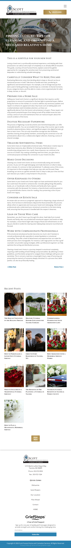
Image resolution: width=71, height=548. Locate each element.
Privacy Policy (25, 545)
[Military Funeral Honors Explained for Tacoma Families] (35, 304)
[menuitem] (35, 485)
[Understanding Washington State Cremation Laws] (57, 304)
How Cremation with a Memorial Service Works (56, 356)
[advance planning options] (35, 375)
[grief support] (35, 339)
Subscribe (35, 534)
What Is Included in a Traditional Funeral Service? (13, 392)
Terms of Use (35, 545)
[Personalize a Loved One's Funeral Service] (14, 339)
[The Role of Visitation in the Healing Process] (14, 304)
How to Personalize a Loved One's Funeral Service (13, 356)
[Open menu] (65, 6)
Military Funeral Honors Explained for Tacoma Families (35, 320)
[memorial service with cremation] (57, 339)
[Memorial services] (14, 411)
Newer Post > (59, 267)
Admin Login (46, 545)
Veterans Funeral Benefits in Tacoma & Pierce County (55, 392)
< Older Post (11, 267)
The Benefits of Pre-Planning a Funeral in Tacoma (35, 392)
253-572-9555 (38, 471)
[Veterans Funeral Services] (57, 375)
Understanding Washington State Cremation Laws (54, 320)
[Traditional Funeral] (14, 375)
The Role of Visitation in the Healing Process (13, 319)
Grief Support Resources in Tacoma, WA (34, 356)
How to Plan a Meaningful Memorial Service (13, 427)
